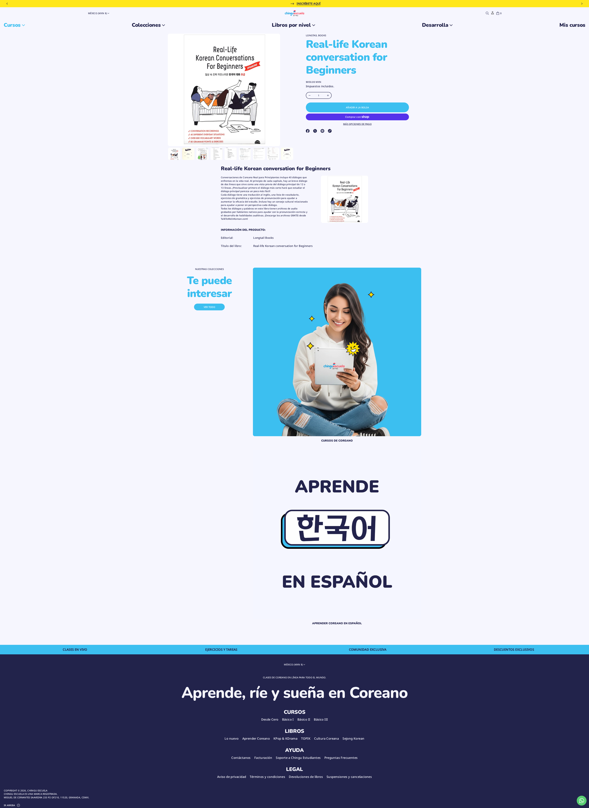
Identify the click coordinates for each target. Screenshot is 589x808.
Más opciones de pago (357, 124)
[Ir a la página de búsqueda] (487, 13)
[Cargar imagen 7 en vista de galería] (259, 154)
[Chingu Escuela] (294, 13)
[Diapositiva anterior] (7, 3)
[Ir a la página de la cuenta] (492, 14)
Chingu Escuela (37, 790)
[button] (487, 13)
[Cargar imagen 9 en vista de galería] (287, 154)
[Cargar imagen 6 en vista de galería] (245, 154)
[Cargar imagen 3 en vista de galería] (202, 154)
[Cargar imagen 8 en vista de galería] (273, 154)
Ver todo (209, 307)
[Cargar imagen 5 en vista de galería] (231, 154)
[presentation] (224, 90)
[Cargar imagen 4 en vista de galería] (216, 154)
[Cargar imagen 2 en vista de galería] (188, 154)
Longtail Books (316, 35)
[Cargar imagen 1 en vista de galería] (174, 154)
